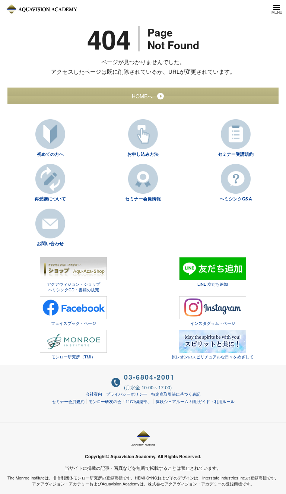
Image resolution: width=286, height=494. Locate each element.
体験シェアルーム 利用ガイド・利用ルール (195, 401)
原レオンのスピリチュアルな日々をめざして (213, 357)
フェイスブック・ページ (73, 323)
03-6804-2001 (149, 377)
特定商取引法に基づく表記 (175, 394)
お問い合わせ (50, 243)
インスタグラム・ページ (212, 323)
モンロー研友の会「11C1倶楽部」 (120, 401)
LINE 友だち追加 (212, 284)
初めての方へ (50, 154)
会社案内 (94, 394)
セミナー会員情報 (143, 198)
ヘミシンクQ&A (236, 198)
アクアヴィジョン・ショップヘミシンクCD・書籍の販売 (73, 286)
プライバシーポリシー (126, 394)
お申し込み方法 (143, 154)
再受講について (50, 198)
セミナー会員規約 (68, 401)
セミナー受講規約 (236, 154)
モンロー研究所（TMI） (73, 357)
